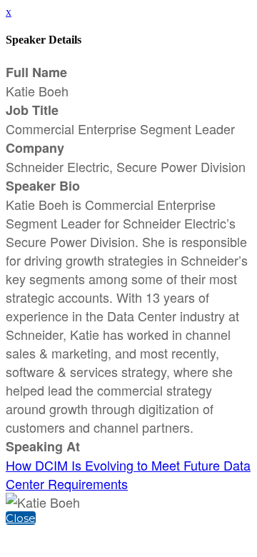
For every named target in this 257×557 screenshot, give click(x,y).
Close (21, 518)
